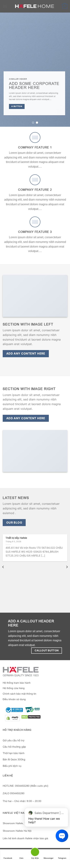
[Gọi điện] (35, 852)
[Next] (67, 566)
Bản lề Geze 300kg (14, 759)
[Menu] (5, 6)
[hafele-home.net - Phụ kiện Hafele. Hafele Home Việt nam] (35, 6)
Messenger (48, 858)
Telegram (62, 858)
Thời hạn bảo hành (13, 753)
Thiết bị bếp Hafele (16, 538)
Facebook (8, 858)
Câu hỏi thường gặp (14, 746)
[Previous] (3, 566)
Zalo (21, 858)
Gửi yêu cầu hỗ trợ (13, 740)
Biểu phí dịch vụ (12, 765)
